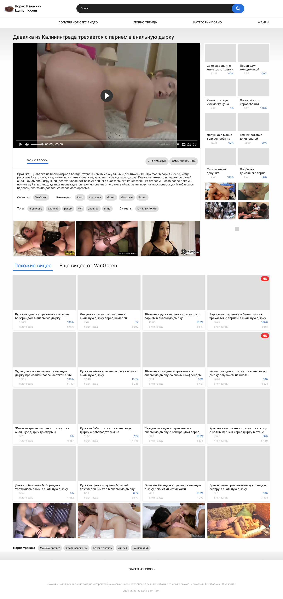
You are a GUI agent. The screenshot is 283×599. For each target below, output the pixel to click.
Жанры (263, 22)
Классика (95, 197)
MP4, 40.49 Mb (147, 208)
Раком (142, 197)
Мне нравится (17, 161)
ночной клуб (141, 547)
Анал (80, 197)
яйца (107, 208)
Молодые (127, 197)
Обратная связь (142, 569)
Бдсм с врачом (102, 547)
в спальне (35, 208)
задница (93, 208)
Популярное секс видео (78, 22)
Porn (156, 590)
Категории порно (207, 22)
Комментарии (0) (184, 161)
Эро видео (18, 22)
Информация (157, 161)
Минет (111, 197)
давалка (53, 208)
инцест (122, 547)
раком (68, 208)
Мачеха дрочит (50, 547)
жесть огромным (76, 547)
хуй (80, 208)
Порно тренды (145, 22)
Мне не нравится (23, 161)
